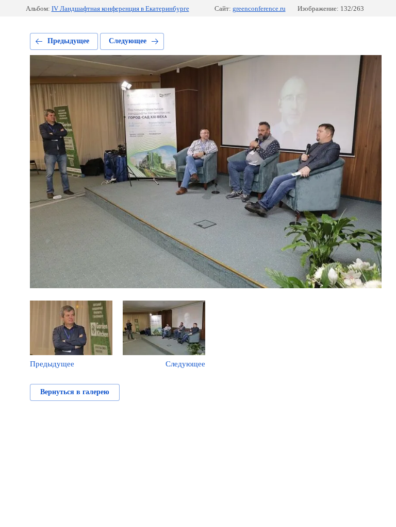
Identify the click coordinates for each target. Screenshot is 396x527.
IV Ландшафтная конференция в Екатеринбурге (120, 8)
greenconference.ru (259, 8)
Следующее (127, 41)
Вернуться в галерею (74, 392)
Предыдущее (68, 41)
